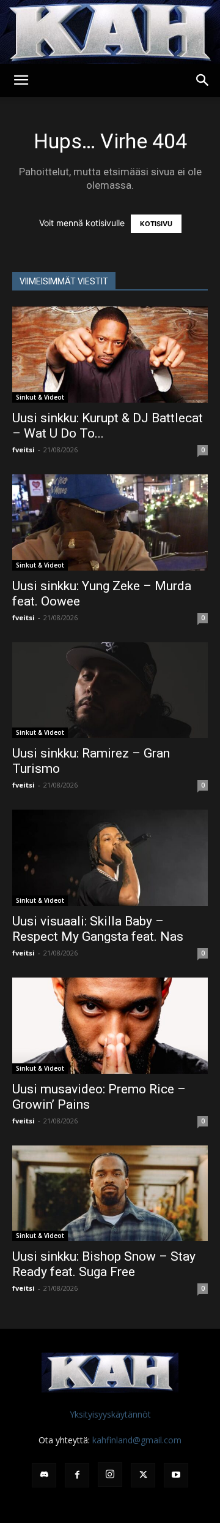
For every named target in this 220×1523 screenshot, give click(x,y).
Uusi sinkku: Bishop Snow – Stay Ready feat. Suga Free (104, 1264)
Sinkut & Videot (40, 397)
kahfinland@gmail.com (137, 1440)
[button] (20, 80)
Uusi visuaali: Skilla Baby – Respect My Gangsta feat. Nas (97, 929)
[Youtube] (176, 1475)
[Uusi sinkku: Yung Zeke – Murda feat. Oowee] (110, 522)
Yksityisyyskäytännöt (110, 1414)
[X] (143, 1475)
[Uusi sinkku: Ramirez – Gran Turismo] (110, 690)
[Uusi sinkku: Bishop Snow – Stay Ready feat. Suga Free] (110, 1193)
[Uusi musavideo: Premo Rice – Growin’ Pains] (110, 1026)
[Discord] (44, 1475)
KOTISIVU (156, 223)
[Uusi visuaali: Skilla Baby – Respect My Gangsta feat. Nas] (110, 858)
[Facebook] (77, 1475)
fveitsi (23, 449)
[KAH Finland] (110, 32)
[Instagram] (110, 1474)
